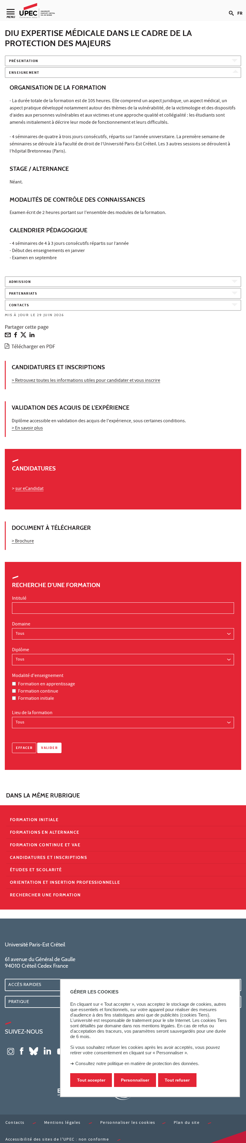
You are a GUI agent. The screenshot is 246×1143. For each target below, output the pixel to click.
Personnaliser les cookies (127, 1123)
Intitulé (19, 598)
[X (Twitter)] (23, 336)
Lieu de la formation (32, 713)
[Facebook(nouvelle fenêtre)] (21, 1050)
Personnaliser (135, 1080)
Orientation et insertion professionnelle (65, 882)
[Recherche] (233, 8)
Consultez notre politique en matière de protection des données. (137, 1063)
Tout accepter (91, 1080)
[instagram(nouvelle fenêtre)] (10, 1050)
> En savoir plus (27, 428)
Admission (20, 282)
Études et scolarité (36, 869)
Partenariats (23, 294)
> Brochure (23, 541)
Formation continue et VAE (45, 845)
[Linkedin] (31, 336)
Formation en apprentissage (46, 684)
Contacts (19, 305)
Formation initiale (36, 698)
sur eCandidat (29, 489)
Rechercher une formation (45, 895)
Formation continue (38, 691)
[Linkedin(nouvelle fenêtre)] (47, 1050)
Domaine (21, 624)
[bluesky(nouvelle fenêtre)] (33, 1050)
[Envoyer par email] (8, 336)
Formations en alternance (45, 832)
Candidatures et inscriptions (48, 857)
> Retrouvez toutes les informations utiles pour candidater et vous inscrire (86, 380)
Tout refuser (177, 1080)
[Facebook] (15, 336)
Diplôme (20, 650)
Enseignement (24, 73)
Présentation (23, 61)
